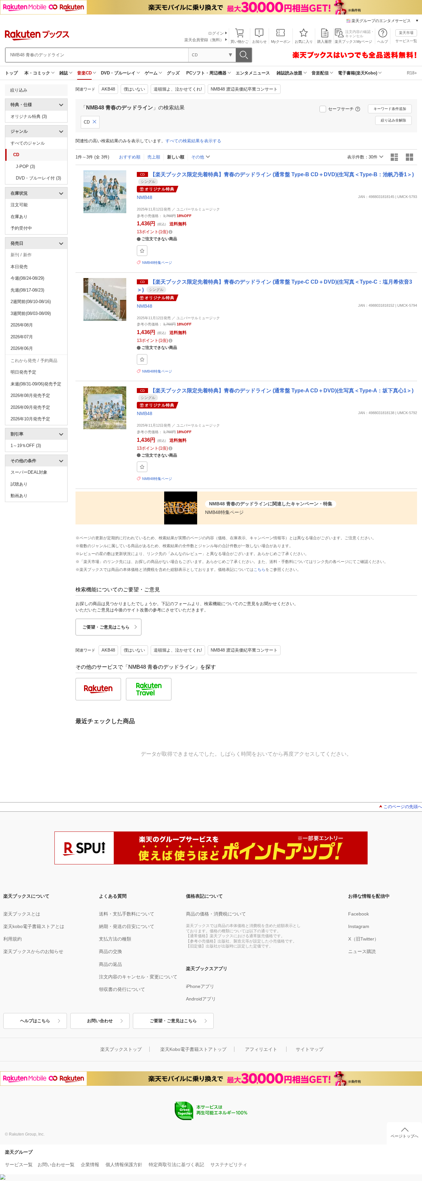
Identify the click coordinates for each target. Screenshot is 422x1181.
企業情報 (90, 1164)
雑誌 (63, 72)
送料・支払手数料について (126, 913)
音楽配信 (320, 72)
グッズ (173, 72)
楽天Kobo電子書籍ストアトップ (193, 1049)
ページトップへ (404, 1136)
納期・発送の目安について (126, 926)
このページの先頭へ (402, 806)
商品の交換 (110, 951)
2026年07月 (22, 336)
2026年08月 (22, 325)
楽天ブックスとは (21, 913)
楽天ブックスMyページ (353, 41)
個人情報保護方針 (124, 1164)
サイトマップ (309, 1049)
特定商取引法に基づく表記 (176, 1164)
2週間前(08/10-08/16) (31, 301)
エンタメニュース (253, 72)
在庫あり (19, 216)
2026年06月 (22, 348)
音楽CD (84, 72)
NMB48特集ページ (157, 263)
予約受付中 (21, 228)
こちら (259, 569)
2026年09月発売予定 (30, 407)
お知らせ (259, 41)
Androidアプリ (201, 998)
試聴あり (19, 484)
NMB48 (144, 197)
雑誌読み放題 (289, 72)
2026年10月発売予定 (30, 418)
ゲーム (151, 72)
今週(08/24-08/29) (27, 278)
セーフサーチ (341, 108)
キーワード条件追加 (390, 109)
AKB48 (108, 89)
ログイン (216, 33)
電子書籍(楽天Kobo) (357, 72)
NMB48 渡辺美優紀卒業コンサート (244, 89)
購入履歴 (324, 41)
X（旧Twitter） (363, 939)
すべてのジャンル (28, 143)
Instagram (358, 926)
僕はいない (134, 89)
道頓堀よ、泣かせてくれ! (178, 89)
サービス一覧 (406, 41)
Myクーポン (280, 41)
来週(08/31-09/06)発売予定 (36, 383)
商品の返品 (110, 964)
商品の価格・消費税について (216, 913)
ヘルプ (382, 41)
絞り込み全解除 (393, 120)
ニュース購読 (362, 951)
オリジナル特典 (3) (29, 116)
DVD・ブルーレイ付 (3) (38, 178)
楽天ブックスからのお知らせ (33, 951)
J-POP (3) (25, 166)
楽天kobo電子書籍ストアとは (33, 926)
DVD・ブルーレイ (118, 72)
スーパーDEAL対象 (29, 472)
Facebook (358, 913)
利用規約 (12, 939)
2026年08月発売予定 (30, 395)
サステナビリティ (228, 1164)
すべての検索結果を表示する (193, 140)
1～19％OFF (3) (26, 445)
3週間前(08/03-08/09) (31, 313)
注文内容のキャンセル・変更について (138, 976)
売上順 (153, 157)
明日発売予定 (23, 372)
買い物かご (239, 41)
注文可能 (19, 204)
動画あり (19, 495)
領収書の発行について (122, 989)
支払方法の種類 (115, 939)
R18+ (412, 72)
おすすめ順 (129, 157)
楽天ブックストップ (121, 1049)
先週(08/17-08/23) (27, 290)
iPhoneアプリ (200, 986)
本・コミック (37, 72)
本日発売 (19, 266)
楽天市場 (406, 33)
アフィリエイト (261, 1049)
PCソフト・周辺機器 (206, 72)
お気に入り (304, 41)
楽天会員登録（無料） (204, 40)
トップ (11, 72)
